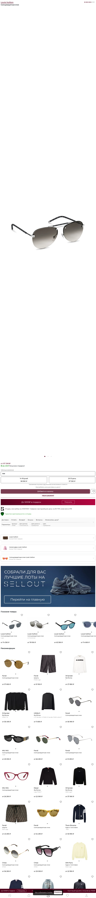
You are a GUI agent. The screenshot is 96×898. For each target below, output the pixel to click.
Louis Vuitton (7, 2)
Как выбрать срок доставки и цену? (48, 487)
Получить (10, 891)
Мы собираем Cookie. (44, 892)
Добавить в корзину (45, 491)
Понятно (58, 892)
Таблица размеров (7, 470)
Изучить (91, 891)
